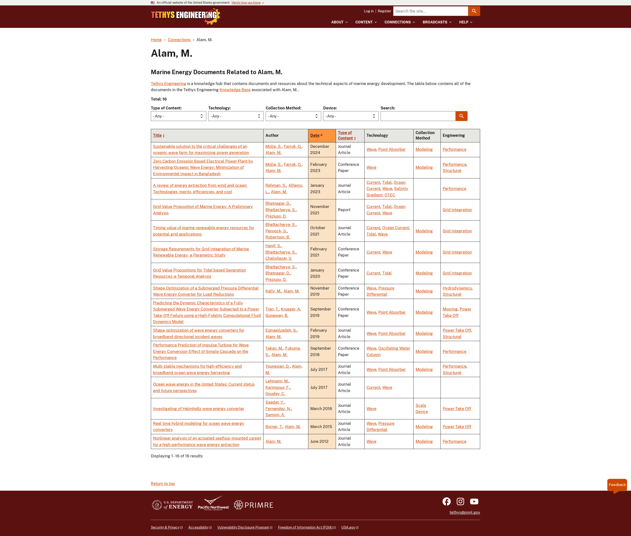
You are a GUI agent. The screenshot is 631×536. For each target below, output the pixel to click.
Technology (219, 108)
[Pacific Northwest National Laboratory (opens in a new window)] (211, 505)
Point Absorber (392, 149)
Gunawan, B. (276, 315)
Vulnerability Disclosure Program (243, 527)
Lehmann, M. (277, 381)
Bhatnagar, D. (277, 203)
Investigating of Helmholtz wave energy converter (198, 408)
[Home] (185, 16)
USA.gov (348, 527)
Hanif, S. (273, 245)
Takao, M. (274, 348)
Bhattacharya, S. (280, 209)
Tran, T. (272, 309)
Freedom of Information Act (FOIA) (305, 527)
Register (384, 11)
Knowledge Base (235, 89)
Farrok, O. (293, 146)
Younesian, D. (277, 366)
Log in (369, 11)
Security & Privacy (165, 527)
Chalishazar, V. (278, 258)
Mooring (450, 309)
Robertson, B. (277, 237)
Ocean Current (395, 227)
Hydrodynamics (457, 288)
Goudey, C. (275, 393)
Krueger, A (290, 309)
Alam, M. (273, 152)
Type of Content (166, 108)
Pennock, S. (276, 231)
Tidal (387, 182)
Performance (454, 149)
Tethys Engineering (168, 83)
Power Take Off (457, 330)
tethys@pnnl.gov (465, 512)
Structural (452, 170)
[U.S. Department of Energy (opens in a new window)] (172, 505)
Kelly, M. (273, 291)
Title (157, 135)
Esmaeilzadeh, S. (281, 330)
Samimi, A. (275, 415)
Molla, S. (273, 146)
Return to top (163, 483)
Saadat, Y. (274, 402)
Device (329, 108)
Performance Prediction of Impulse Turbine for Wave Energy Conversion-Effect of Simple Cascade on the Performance (201, 351)
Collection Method (283, 108)
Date (316, 135)
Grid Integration (457, 209)
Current (373, 182)
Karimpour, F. (277, 387)
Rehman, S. (275, 185)
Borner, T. (274, 426)
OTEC (390, 195)
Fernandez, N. (278, 408)
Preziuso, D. (276, 216)
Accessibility (198, 527)
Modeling (424, 149)
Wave (371, 149)
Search (387, 108)
